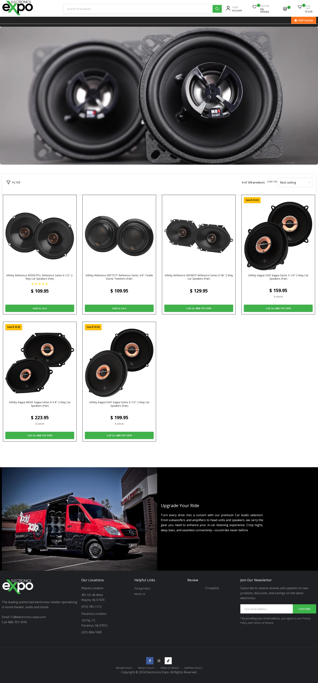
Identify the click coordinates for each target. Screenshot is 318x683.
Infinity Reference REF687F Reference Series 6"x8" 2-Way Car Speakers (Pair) (199, 277)
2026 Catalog (305, 20)
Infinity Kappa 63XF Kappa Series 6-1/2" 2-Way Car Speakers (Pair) (119, 404)
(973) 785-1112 (91, 607)
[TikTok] (168, 660)
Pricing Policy (142, 588)
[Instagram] (159, 660)
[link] (310, 656)
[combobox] (138, 8)
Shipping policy (193, 668)
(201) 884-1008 (91, 632)
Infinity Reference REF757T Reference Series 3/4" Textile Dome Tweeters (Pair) (119, 277)
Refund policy (124, 668)
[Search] (217, 9)
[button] (39, 283)
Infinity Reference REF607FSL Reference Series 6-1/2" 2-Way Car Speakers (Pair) (39, 277)
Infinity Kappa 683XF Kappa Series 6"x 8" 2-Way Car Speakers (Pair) (39, 404)
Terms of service (169, 668)
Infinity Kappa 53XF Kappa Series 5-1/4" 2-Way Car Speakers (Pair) (278, 277)
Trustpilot (212, 588)
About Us (139, 594)
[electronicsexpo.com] (18, 16)
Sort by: (272, 181)
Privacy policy (146, 668)
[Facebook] (149, 660)
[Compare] (285, 9)
